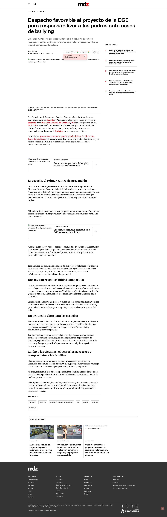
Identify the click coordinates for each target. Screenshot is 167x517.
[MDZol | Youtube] (132, 506)
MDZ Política (32, 51)
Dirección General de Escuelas (55, 123)
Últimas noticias (33, 480)
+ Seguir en (84, 52)
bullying (59, 131)
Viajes (58, 491)
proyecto (32, 123)
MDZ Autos (60, 494)
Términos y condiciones (120, 488)
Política (31, 11)
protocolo (32, 408)
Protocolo (32, 125)
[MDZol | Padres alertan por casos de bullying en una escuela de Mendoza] (96, 165)
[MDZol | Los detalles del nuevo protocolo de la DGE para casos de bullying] (96, 231)
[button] (29, 4)
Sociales (30, 497)
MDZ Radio (88, 485)
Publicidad (115, 480)
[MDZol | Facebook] (122, 506)
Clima (86, 480)
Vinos (30, 494)
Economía (31, 482)
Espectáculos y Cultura (63, 485)
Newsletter (59, 496)
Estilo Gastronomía (62, 488)
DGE (73, 123)
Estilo (29, 491)
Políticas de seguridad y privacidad (123, 485)
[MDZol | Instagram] (127, 506)
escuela (95, 402)
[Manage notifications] (162, 508)
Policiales (31, 485)
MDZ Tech (87, 491)
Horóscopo (88, 482)
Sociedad (59, 479)
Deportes (59, 482)
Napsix (86, 494)
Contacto (115, 482)
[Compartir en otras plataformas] (98, 52)
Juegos (86, 488)
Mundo (30, 488)
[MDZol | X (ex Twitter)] (137, 506)
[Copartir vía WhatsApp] (94, 52)
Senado (50, 120)
